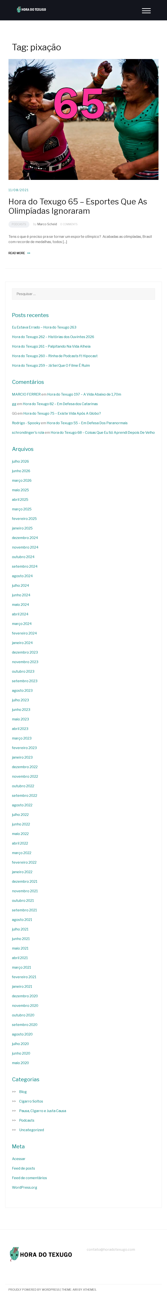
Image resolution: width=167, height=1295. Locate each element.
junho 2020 (21, 1053)
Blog (23, 1092)
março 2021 (21, 967)
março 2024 (22, 624)
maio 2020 (20, 1063)
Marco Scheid (47, 224)
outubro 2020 (23, 1015)
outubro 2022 (23, 786)
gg (14, 404)
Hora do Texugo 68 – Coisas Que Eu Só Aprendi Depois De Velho (103, 433)
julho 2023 (20, 700)
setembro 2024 (25, 566)
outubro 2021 (23, 901)
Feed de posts (23, 1168)
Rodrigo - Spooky (26, 423)
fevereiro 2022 (24, 862)
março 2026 (22, 480)
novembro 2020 (25, 1006)
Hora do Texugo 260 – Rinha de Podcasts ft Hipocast (55, 356)
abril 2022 (20, 843)
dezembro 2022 (25, 767)
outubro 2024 (23, 557)
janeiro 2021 (22, 986)
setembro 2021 (24, 910)
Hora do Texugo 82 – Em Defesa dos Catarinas (60, 404)
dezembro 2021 (24, 881)
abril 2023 (20, 729)
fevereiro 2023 (24, 748)
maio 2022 (20, 834)
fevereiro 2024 (24, 633)
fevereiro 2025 (24, 519)
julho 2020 (20, 1044)
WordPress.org (24, 1187)
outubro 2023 (23, 671)
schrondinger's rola (28, 433)
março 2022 (21, 853)
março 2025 (22, 509)
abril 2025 (20, 500)
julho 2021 (20, 929)
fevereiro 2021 (24, 977)
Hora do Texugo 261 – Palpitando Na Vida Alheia (51, 346)
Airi (75, 1289)
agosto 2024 (22, 576)
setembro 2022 (24, 796)
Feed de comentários (29, 1178)
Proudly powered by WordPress (34, 1289)
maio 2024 (20, 605)
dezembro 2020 (25, 996)
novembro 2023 (25, 662)
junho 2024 (21, 595)
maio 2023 (20, 719)
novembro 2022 (25, 776)
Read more (19, 253)
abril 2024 (20, 614)
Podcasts (19, 224)
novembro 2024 (25, 547)
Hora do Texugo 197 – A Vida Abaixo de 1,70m (84, 394)
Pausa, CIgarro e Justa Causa (42, 1111)
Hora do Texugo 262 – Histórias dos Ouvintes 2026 (53, 337)
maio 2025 (20, 490)
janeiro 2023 (22, 757)
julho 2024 (20, 585)
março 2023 (22, 738)
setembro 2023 (24, 681)
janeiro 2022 (22, 872)
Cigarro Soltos (31, 1101)
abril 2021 (20, 958)
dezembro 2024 (25, 538)
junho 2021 (21, 939)
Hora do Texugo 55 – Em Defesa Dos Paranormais (87, 423)
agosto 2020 (22, 1034)
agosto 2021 (22, 920)
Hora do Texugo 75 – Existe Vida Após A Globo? (62, 413)
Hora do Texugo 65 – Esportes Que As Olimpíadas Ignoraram (77, 206)
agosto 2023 (22, 691)
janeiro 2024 (22, 643)
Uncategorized (31, 1130)
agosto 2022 (22, 805)
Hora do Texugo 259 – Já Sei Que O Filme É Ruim (51, 365)
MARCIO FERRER (26, 394)
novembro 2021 (25, 891)
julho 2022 (20, 815)
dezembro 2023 (25, 652)
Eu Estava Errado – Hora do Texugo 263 (44, 327)
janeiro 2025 (22, 528)
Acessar (18, 1159)
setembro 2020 (24, 1025)
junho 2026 (21, 471)
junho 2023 (21, 710)
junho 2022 (21, 824)
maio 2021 (20, 948)
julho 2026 (20, 461)
